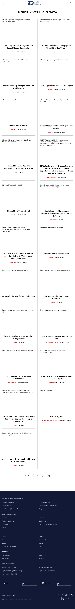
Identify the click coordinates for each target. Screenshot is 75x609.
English (67, 598)
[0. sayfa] (38, 475)
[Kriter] (10, 584)
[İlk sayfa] (33, 475)
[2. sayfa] (43, 475)
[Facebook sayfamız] (69, 595)
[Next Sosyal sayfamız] (59, 595)
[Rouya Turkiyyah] (64, 584)
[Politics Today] (47, 584)
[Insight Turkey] (29, 584)
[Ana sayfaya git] (36, 3)
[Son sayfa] (48, 475)
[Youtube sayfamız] (72, 595)
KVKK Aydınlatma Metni (9, 595)
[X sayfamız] (63, 595)
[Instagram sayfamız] (66, 595)
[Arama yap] (71, 3)
